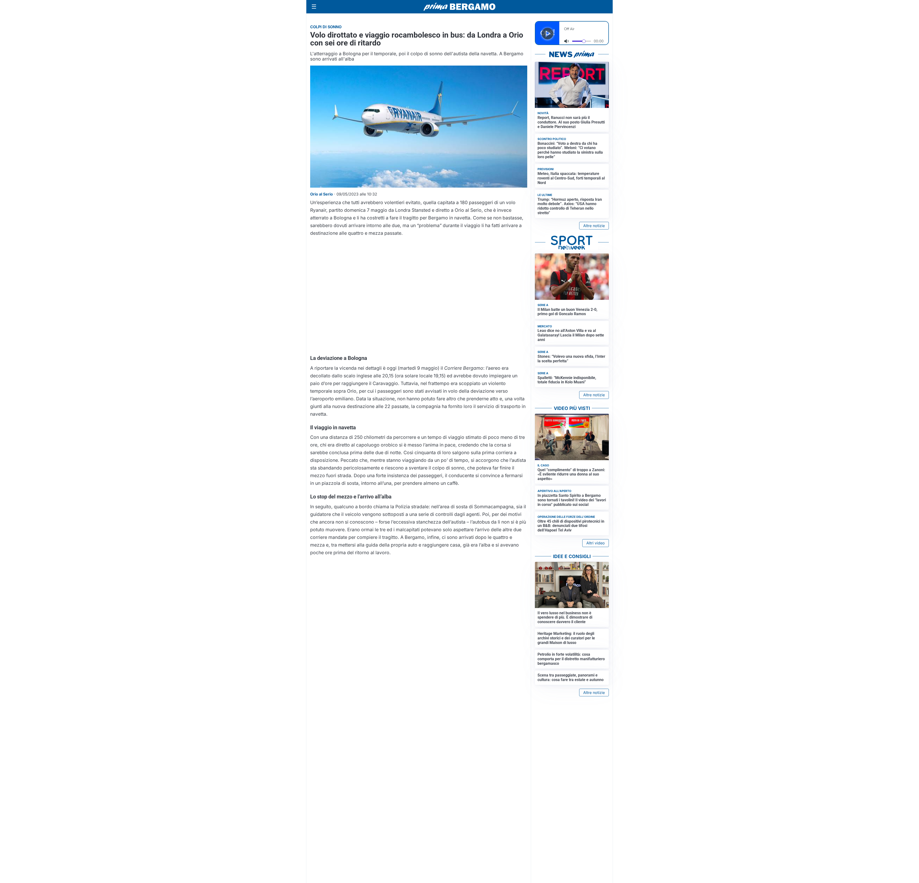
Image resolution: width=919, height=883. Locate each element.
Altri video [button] (595, 543)
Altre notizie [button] (594, 225)
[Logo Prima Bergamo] (459, 7)
